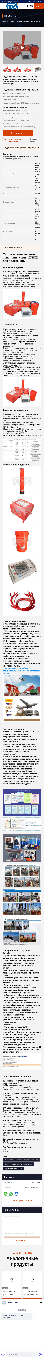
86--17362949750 (35, 2)
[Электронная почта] (16, 1193)
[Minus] (40, 1302)
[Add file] (3, 1354)
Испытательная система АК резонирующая (21, 1160)
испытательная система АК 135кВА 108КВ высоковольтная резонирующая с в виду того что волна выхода (32, 1293)
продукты (13, 21)
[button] (41, 70)
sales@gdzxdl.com (11, 2)
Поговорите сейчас (22, 1200)
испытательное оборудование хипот (18, 1164)
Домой (4, 21)
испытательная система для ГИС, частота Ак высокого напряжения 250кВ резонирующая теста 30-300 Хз (11, 1293)
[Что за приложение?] (11, 1194)
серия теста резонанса (13, 1169)
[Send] (41, 1354)
